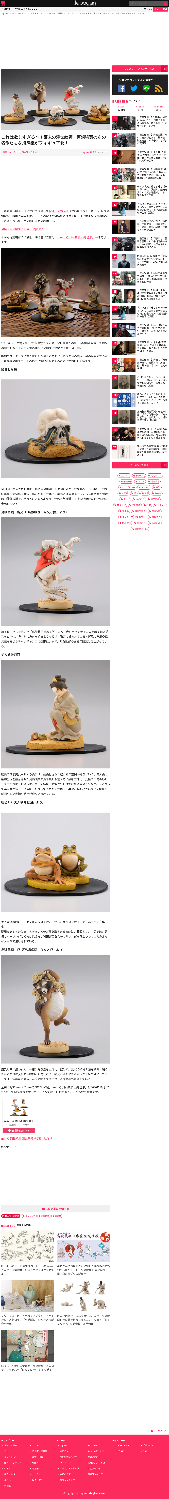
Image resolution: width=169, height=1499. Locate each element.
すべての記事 (10, 1445)
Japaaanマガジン (20, 13)
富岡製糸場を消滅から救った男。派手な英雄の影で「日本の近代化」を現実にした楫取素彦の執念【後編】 (152, 416)
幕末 (136, 493)
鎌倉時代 (156, 517)
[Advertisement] (55, 42)
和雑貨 (35, 1462)
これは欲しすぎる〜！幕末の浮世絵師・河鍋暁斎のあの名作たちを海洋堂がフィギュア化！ (106, 13)
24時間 (121, 109)
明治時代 (121, 505)
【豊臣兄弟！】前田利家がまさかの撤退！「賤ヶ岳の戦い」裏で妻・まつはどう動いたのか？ (152, 329)
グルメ (7, 1468)
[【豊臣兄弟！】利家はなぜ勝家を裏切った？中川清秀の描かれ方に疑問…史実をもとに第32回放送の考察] (123, 244)
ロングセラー (128, 487)
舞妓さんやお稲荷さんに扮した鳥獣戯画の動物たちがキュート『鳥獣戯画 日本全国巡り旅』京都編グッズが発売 (83, 1269)
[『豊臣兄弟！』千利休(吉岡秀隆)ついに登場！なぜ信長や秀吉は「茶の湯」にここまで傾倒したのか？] (123, 348)
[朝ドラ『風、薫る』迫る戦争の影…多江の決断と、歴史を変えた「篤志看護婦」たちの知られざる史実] (123, 192)
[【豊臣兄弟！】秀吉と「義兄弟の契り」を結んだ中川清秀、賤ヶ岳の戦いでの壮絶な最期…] (123, 365)
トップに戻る (159, 1431)
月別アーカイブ (95, 1468)
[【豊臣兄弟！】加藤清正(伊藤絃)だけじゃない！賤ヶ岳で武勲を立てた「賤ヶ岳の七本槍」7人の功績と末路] (123, 175)
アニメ (141, 481)
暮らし (7, 1480)
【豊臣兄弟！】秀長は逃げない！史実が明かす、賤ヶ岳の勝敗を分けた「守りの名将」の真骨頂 (152, 139)
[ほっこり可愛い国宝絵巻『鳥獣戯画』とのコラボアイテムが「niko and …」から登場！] (27, 1346)
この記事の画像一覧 (57, 1208)
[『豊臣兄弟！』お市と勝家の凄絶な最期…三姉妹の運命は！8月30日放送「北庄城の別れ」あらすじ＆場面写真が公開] (123, 434)
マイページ (65, 1462)
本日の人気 (65, 1474)
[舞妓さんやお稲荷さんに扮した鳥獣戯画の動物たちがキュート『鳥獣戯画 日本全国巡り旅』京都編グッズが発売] (83, 1246)
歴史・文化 (37, 1480)
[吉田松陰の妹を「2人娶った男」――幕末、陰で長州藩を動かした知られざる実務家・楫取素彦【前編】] (123, 382)
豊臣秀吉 (156, 511)
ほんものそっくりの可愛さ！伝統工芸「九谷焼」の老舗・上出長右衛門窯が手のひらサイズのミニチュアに (152, 398)
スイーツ (145, 487)
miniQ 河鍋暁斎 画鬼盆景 (19, 1121)
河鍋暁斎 (45, 1215)
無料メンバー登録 (96, 1462)
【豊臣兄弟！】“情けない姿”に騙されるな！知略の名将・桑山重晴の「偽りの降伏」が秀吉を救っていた (152, 121)
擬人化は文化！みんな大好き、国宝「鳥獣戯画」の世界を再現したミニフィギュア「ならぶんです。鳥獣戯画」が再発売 (83, 1319)
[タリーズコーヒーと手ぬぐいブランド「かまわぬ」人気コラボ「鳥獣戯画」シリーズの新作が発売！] (27, 1296)
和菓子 (35, 1468)
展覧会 (142, 517)
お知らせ (64, 1451)
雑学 (158, 487)
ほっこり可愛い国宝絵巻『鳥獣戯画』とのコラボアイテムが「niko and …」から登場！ (27, 1367)
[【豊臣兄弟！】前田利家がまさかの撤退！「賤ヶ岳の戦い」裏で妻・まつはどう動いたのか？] (123, 330)
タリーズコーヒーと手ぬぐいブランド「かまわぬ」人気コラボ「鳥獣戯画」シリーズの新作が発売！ (27, 1319)
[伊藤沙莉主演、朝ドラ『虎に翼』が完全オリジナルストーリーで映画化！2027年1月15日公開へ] (123, 261)
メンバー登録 (160, 9)
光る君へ (141, 523)
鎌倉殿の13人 (141, 528)
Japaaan (84, 3)
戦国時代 (140, 475)
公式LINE (146, 88)
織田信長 (155, 499)
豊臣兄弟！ (140, 511)
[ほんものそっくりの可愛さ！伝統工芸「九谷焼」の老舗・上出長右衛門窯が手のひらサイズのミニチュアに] (123, 400)
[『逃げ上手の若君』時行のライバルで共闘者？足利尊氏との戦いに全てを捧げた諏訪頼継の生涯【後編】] (123, 313)
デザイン (161, 505)
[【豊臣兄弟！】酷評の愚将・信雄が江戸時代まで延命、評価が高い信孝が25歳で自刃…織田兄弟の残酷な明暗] (123, 296)
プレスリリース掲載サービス (139, 68)
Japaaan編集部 (89, 152)
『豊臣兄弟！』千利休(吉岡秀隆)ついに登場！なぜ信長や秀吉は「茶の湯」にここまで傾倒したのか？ (152, 346)
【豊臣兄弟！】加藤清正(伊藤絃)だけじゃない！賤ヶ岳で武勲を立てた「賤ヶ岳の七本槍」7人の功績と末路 (152, 173)
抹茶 (149, 505)
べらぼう (140, 499)
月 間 (158, 109)
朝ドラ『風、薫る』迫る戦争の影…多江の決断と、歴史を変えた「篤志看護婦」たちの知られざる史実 (152, 191)
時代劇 (158, 493)
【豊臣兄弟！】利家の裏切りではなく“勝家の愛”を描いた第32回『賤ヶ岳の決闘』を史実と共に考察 (152, 277)
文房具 (125, 511)
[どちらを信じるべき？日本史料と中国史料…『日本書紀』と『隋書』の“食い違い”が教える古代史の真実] (123, 227)
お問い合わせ (94, 1456)
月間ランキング (67, 1480)
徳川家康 (136, 505)
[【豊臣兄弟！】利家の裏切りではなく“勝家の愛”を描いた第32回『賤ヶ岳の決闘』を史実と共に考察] (123, 278)
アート (7, 1451)
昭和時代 (126, 523)
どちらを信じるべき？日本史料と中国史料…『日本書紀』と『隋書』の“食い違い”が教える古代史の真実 (152, 225)
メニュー (3, 3)
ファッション (10, 1456)
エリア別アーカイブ (69, 1468)
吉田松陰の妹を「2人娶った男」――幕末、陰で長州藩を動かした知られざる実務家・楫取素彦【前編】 (152, 381)
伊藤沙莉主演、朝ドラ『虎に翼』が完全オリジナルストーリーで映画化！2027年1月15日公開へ (152, 260)
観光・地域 (9, 1474)
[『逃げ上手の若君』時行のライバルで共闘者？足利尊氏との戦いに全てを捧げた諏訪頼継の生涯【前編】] (123, 209)
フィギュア (30, 1215)
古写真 (7, 1485)
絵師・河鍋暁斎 (58, 211)
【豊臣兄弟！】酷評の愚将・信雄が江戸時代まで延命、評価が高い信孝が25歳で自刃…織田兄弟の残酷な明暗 (152, 294)
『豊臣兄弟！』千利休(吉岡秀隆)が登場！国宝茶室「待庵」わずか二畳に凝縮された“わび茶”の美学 (152, 156)
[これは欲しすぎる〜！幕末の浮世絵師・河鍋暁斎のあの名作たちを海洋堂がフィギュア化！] (55, 100)
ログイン (148, 9)
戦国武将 (155, 481)
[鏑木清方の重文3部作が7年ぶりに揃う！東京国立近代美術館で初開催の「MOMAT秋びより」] (123, 452)
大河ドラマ (156, 475)
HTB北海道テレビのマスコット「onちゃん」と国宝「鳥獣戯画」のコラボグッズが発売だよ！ (27, 1269)
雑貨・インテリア (38, 13)
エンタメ (36, 1474)
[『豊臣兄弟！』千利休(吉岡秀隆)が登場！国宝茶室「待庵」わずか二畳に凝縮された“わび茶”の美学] (123, 157)
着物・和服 (37, 1456)
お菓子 (124, 493)
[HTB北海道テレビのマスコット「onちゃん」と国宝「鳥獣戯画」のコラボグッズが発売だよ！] (27, 1246)
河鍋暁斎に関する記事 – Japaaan (22, 229)
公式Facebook (121, 88)
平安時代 (127, 481)
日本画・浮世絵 (56, 13)
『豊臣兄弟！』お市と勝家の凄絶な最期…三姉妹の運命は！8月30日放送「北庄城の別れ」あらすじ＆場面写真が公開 (152, 434)
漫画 (146, 493)
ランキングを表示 (139, 465)
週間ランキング (95, 1474)
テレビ (126, 499)
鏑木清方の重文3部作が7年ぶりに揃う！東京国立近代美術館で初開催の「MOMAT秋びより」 (152, 450)
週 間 (140, 109)
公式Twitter (134, 88)
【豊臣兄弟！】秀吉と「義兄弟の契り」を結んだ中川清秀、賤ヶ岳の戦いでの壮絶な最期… (152, 364)
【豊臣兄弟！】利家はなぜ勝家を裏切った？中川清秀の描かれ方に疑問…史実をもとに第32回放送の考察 (152, 243)
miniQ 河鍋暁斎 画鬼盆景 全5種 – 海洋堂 (26, 1138)
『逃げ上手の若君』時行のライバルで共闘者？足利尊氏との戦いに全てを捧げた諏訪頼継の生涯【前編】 (152, 208)
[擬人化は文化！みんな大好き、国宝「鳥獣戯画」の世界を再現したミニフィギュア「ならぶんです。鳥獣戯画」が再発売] (83, 1296)
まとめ (35, 1445)
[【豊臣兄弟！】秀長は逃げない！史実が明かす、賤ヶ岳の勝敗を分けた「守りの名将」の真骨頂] (123, 140)
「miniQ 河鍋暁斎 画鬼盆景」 (76, 237)
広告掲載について (68, 1456)
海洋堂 (58, 1215)
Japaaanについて (96, 1451)
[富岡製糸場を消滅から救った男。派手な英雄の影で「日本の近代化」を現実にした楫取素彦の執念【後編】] (123, 417)
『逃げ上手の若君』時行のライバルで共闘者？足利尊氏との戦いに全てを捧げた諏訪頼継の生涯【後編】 (152, 312)
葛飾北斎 (156, 523)
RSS (159, 88)
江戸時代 (125, 475)
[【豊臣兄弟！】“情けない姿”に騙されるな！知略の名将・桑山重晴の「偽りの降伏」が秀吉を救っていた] (123, 123)
